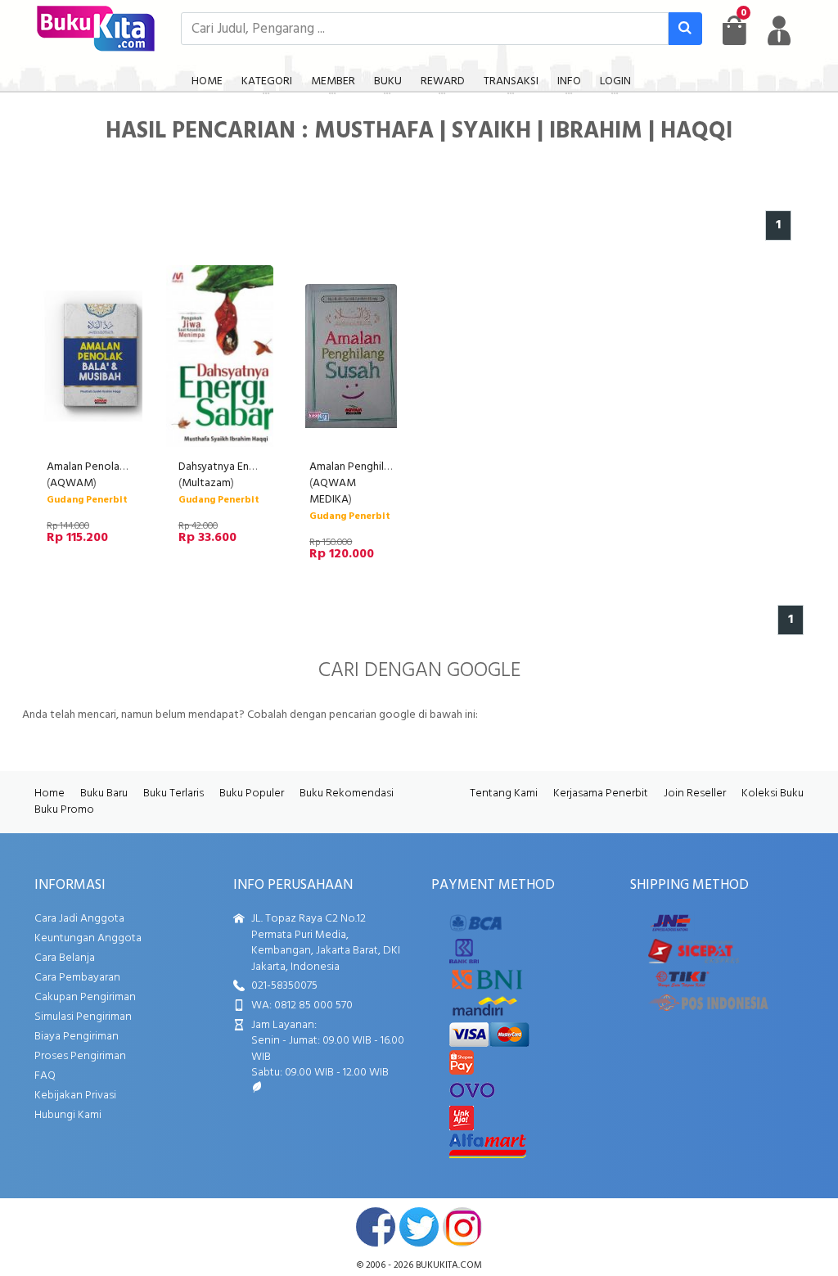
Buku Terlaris (173, 793)
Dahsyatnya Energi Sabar (237, 467)
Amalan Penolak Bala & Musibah (124, 467)
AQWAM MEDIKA (332, 491)
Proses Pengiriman (80, 1056)
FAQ (45, 1075)
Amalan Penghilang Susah (370, 467)
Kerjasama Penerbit (600, 793)
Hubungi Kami (67, 1115)
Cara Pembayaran (77, 977)
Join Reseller (695, 793)
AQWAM (71, 483)
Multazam (206, 483)
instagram (462, 1226)
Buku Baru (104, 793)
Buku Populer (251, 793)
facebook (375, 1226)
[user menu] (779, 30)
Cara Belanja (64, 958)
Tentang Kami (504, 793)
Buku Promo (64, 809)
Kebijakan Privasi (75, 1095)
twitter (419, 1226)
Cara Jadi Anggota (79, 918)
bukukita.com (449, 1265)
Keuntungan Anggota (88, 938)
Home (49, 793)
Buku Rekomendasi (347, 793)
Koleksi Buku (772, 793)
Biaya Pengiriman (76, 1036)
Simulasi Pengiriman (83, 1017)
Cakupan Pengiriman (85, 997)
